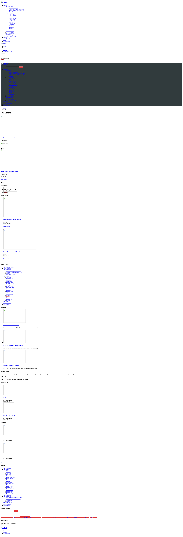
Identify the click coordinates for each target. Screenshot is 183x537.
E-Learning (25, 517)
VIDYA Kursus (9, 13)
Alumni (11, 11)
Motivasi (8, 298)
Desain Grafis (12, 19)
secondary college (86, 517)
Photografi (11, 24)
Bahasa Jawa (12, 14)
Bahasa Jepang (12, 15)
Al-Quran (2, 517)
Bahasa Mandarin (13, 18)
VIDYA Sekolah (10, 33)
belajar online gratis (17, 517)
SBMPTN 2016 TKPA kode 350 (11, 365)
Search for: (3, 67)
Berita (4, 40)
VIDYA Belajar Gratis (11, 36)
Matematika (72, 517)
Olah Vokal (76, 517)
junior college (46, 517)
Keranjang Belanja (7, 51)
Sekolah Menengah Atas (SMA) (16, 10)
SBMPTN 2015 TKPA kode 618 (11, 325)
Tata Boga (11, 27)
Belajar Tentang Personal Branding (9, 171)
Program (5, 5)
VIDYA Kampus (10, 34)
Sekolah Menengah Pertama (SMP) (17, 9)
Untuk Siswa (9, 38)
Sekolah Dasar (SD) (13, 8)
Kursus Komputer (56, 517)
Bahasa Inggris (9, 282)
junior (43, 517)
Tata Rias (11, 28)
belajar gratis (11, 517)
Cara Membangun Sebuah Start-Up (9, 137)
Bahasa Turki (9, 299)
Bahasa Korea (12, 17)
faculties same (32, 517)
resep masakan (80, 517)
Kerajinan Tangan (13, 20)
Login (4, 46)
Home (4, 530)
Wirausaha (11, 29)
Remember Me (5, 58)
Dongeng (8, 300)
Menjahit (11, 22)
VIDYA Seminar (10, 31)
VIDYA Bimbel (9, 6)
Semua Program (7, 268)
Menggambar (9, 281)
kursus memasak (62, 517)
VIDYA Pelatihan (10, 32)
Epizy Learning (4, 145)
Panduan (5, 37)
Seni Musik (11, 26)
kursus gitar (51, 517)
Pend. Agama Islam (10, 283)
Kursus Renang (67, 517)
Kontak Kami (6, 41)
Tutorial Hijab (95, 517)
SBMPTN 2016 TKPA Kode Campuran (13, 345)
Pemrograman (12, 23)
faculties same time (38, 517)
